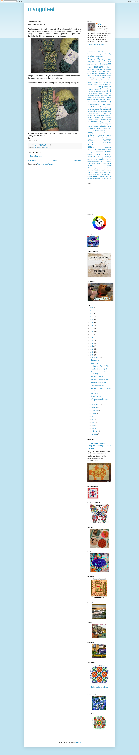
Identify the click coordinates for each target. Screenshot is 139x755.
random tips (91, 138)
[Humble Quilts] (99, 598)
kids (103, 104)
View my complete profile (95, 44)
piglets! (103, 126)
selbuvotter (46, 147)
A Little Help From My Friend (100, 366)
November (95, 404)
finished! (103, 80)
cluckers (101, 69)
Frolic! (89, 84)
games (102, 84)
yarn (109, 178)
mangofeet (41, 9)
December (95, 357)
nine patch (94, 124)
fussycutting (96, 84)
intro (101, 99)
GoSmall (90, 91)
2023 (92, 311)
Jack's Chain (91, 101)
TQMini (101, 172)
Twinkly (96, 176)
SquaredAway (106, 163)
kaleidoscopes (93, 104)
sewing (89, 154)
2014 (92, 337)
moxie (96, 119)
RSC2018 (107, 142)
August (94, 413)
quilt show (107, 133)
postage (98, 128)
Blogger (78, 742)
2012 (92, 343)
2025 (92, 308)
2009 (92, 352)
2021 (92, 317)
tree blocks (107, 172)
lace (110, 107)
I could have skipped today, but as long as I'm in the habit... (99, 445)
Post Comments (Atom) (45, 164)
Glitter (99, 87)
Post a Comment (35, 156)
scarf (109, 149)
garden (108, 84)
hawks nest (107, 95)
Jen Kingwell (102, 101)
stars (101, 166)
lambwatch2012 (105, 109)
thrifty (104, 170)
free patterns (107, 82)
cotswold (94, 71)
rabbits (109, 136)
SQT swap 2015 (93, 163)
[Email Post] (50, 145)
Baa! (95, 52)
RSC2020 (107, 145)
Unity (102, 176)
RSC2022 (108, 147)
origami (89, 126)
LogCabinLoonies (106, 111)
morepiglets (108, 117)
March (94, 428)
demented (101, 73)
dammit (94, 73)
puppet (98, 133)
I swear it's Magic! (97, 377)
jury (110, 101)
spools (109, 161)
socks (101, 159)
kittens (109, 104)
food (101, 82)
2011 (91, 346)
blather (91, 56)
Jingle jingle (95, 363)
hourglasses (96, 97)
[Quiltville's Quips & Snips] (99, 618)
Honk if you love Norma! (99, 382)
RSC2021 (91, 147)
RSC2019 (91, 145)
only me (108, 124)
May (93, 422)
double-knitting (106, 75)
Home (55, 160)
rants (97, 138)
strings (102, 168)
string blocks (96, 168)
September (95, 410)
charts (89, 67)
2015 (92, 334)
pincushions (91, 128)
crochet (89, 73)
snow (95, 159)
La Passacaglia (102, 107)
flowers (89, 82)
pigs (109, 126)
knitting (40, 147)
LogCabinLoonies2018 (94, 113)
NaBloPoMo (91, 121)
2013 (92, 340)
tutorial (104, 174)
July (93, 416)
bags (99, 52)
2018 (92, 325)
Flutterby (95, 82)
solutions (108, 159)
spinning (103, 161)
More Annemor (96, 396)
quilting (91, 135)
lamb (89, 109)
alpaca (90, 52)
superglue (90, 170)
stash (105, 166)
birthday (98, 54)
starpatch (96, 166)
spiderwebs (90, 161)
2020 (92, 319)
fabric (103, 77)
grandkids (97, 91)
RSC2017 (91, 142)
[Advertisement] (99, 198)
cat (96, 64)
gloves (35, 147)
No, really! (94, 393)
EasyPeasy (90, 77)
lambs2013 (95, 109)
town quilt (94, 172)
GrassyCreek (106, 91)
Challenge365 (105, 64)
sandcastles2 (102, 149)
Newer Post (32, 160)
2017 (92, 328)
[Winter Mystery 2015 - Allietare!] (99, 638)
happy (97, 95)
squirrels (90, 166)
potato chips (107, 128)
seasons (99, 152)
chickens (99, 66)
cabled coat (101, 62)
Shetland (91, 157)
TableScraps (97, 170)
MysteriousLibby (106, 119)
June (93, 419)
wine (102, 178)
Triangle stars (91, 174)
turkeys (98, 174)
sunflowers (108, 168)
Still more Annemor (97, 385)
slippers (89, 159)
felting (98, 80)
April (93, 425)
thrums (109, 170)
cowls (99, 71)
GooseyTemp (105, 89)
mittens (89, 117)
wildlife (98, 178)
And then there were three (100, 379)
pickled (96, 126)
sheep (108, 154)
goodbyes (96, 89)
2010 (92, 349)
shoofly (97, 157)
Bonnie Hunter (106, 57)
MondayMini (98, 117)
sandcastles (92, 149)
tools (88, 172)
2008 (92, 355)
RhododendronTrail (105, 138)
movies (89, 119)
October (94, 407)
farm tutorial (91, 80)
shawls (98, 154)
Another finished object (99, 369)
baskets (108, 52)
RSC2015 (91, 140)
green (100, 93)
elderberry (98, 77)
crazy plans (107, 71)
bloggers (99, 57)
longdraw (89, 115)
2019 (92, 322)
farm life (108, 77)
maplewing (102, 115)
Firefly (109, 80)
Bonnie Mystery (96, 59)
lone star (107, 113)
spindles (96, 161)
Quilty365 (101, 136)
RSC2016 (107, 140)
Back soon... (95, 360)
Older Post (77, 160)
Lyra (97, 115)
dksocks (108, 73)
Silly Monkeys (105, 157)
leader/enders (92, 111)
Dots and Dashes (96, 75)
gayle (100, 24)
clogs (96, 69)
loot (94, 115)
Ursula (107, 176)
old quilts (101, 124)
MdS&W (108, 115)
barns (103, 52)
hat (102, 95)
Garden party (91, 87)
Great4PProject (92, 93)
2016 (92, 331)
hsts (102, 97)
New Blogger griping (102, 121)
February (95, 431)
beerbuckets (90, 54)
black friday (107, 54)
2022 (92, 314)
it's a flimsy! (107, 99)
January (94, 434)
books (109, 59)
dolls (88, 75)
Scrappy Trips (91, 152)
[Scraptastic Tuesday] (99, 572)
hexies (89, 97)
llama (98, 111)
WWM (106, 178)
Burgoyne (91, 62)
